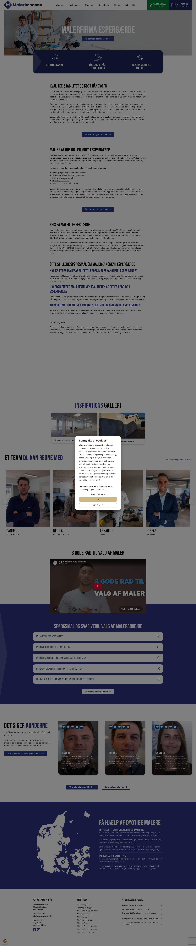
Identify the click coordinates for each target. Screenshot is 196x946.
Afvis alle (98, 505)
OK (98, 499)
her (103, 489)
